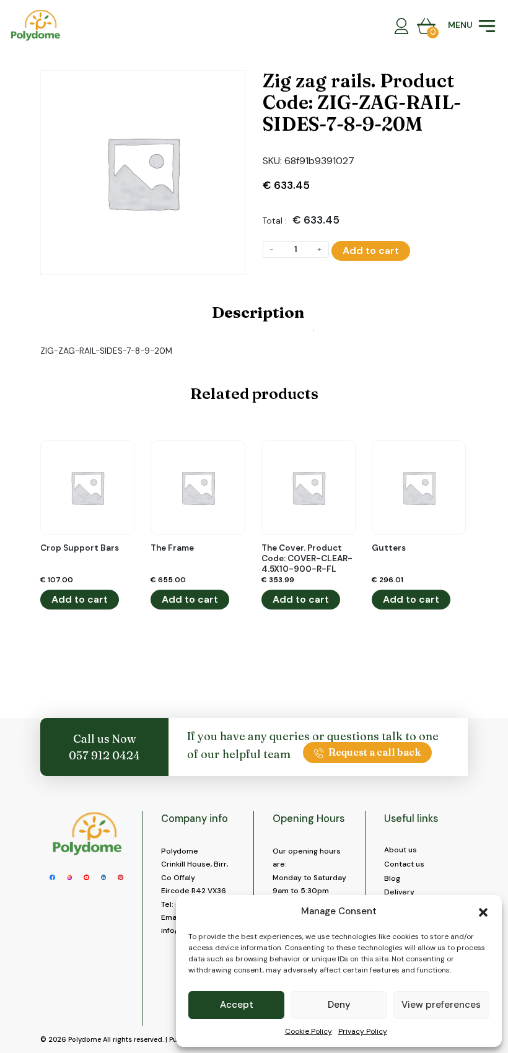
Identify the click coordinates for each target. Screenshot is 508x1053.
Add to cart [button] (79, 599)
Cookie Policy (308, 1031)
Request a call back (374, 752)
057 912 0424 (104, 755)
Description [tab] (258, 312)
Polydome (84, 1039)
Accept (236, 1004)
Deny (339, 1004)
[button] (483, 911)
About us (400, 850)
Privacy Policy (362, 1031)
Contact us (404, 864)
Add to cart (371, 250)
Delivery (399, 892)
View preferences (441, 1004)
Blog (392, 878)
